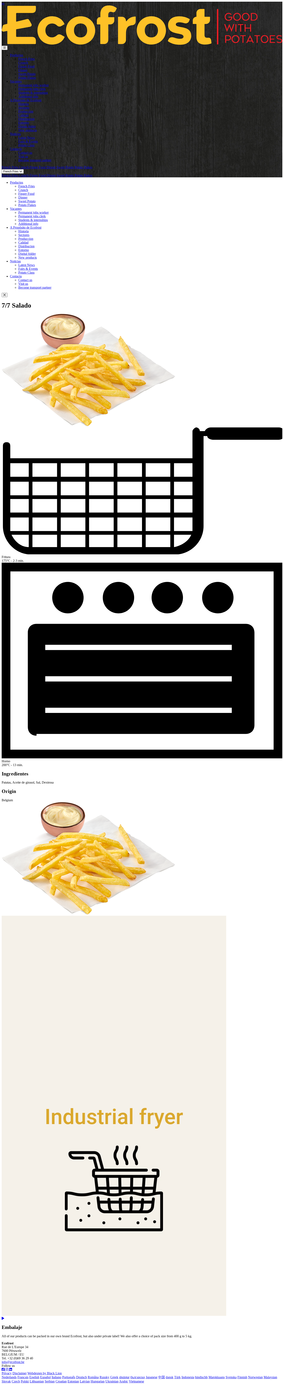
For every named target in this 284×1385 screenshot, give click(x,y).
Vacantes (16, 81)
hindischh (201, 1377)
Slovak (6, 1381)
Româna (93, 1377)
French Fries (26, 59)
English (34, 1377)
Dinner (22, 70)
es (3, 3)
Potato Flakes (27, 77)
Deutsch (81, 1377)
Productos (16, 55)
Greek (114, 1377)
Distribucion (26, 119)
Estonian (73, 1381)
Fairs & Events (28, 141)
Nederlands (9, 1377)
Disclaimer (19, 1373)
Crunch (23, 62)
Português (68, 1377)
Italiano (56, 1377)
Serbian (50, 1381)
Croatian (61, 1381)
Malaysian (270, 1377)
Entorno (23, 122)
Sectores (23, 107)
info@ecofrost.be (13, 1362)
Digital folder (27, 126)
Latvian (85, 1381)
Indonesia (188, 1377)
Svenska (231, 1377)
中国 (161, 1377)
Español (45, 1377)
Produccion (25, 111)
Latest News (26, 137)
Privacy (7, 1373)
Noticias (15, 134)
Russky (104, 1377)
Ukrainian (112, 1381)
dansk (169, 1377)
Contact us (25, 152)
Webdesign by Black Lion (44, 1373)
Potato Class (26, 145)
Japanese (151, 1377)
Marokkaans (217, 1377)
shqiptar (124, 1377)
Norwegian (255, 1377)
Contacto (16, 149)
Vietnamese (136, 1381)
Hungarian (98, 1381)
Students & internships (33, 92)
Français (22, 1377)
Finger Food (26, 66)
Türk (177, 1377)
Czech (16, 1381)
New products (27, 130)
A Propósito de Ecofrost (25, 100)
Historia (23, 104)
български (137, 1377)
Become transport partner (34, 160)
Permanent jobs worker (33, 85)
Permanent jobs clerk (32, 89)
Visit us (23, 156)
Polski (25, 1381)
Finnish (242, 1377)
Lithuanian (37, 1381)
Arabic (123, 1381)
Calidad (23, 115)
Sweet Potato (27, 74)
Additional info (28, 96)
